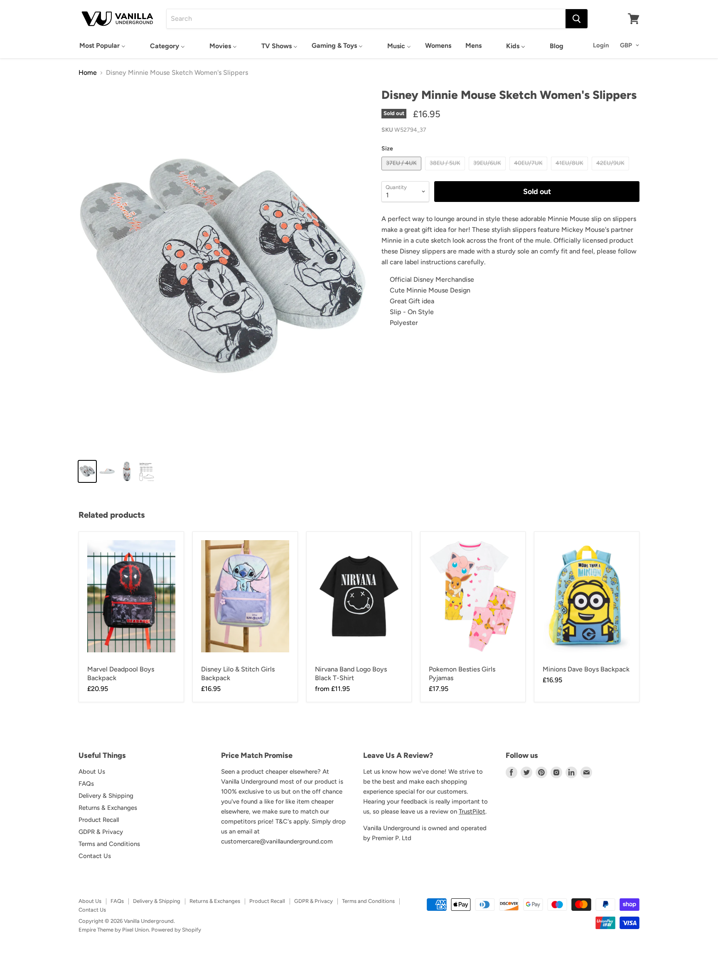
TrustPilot (472, 811)
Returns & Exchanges (108, 807)
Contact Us (95, 856)
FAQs (86, 783)
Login (601, 45)
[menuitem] (102, 45)
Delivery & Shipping (106, 795)
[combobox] (366, 18)
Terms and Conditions (109, 844)
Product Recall (99, 820)
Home (88, 72)
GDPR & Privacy (101, 832)
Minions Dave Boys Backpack (586, 669)
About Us (92, 771)
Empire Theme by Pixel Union (114, 930)
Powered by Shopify (176, 930)
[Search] (577, 18)
